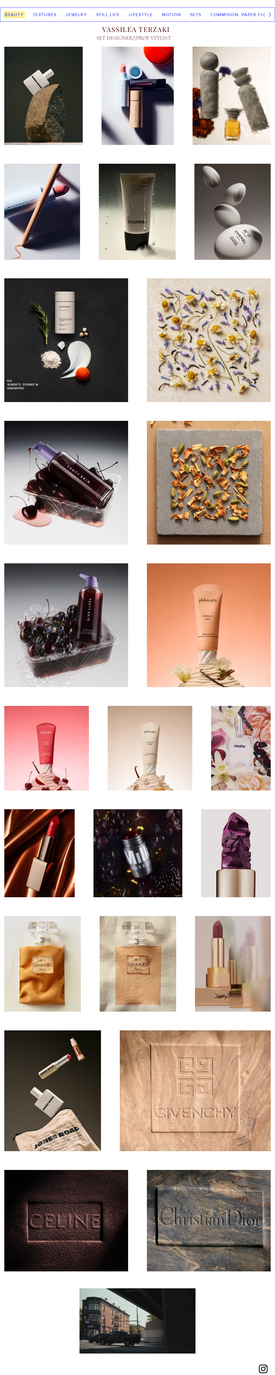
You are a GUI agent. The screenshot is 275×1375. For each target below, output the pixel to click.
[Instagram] (263, 1368)
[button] (189, 1348)
